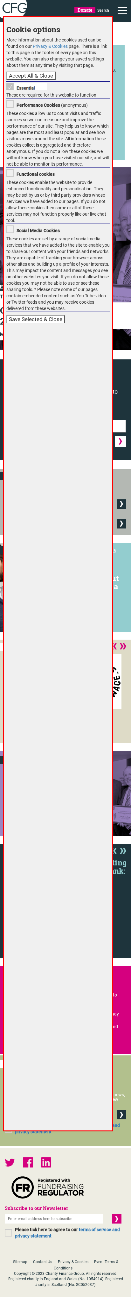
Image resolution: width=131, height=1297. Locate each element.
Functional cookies (36, 174)
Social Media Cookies (38, 230)
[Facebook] (28, 1163)
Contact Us (42, 1262)
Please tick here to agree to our (67, 1232)
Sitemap (20, 1262)
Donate (85, 10)
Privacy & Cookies (73, 1262)
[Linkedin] (46, 1163)
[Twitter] (10, 1163)
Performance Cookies (38, 105)
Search (103, 10)
